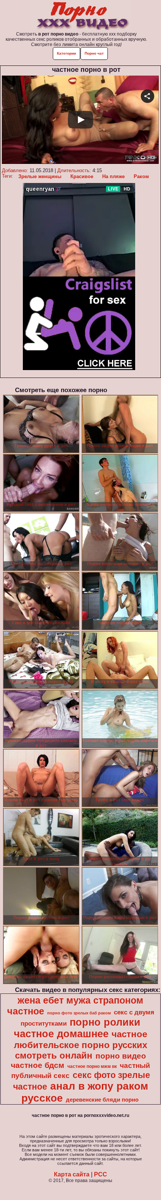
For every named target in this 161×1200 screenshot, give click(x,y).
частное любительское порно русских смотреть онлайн (80, 1044)
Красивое (81, 176)
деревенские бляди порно (102, 1100)
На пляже (113, 176)
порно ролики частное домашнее (77, 1028)
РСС (100, 1174)
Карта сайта (71, 1174)
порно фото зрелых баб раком (79, 1013)
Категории (66, 53)
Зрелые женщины (39, 176)
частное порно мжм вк (92, 1066)
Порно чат (94, 53)
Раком (141, 176)
